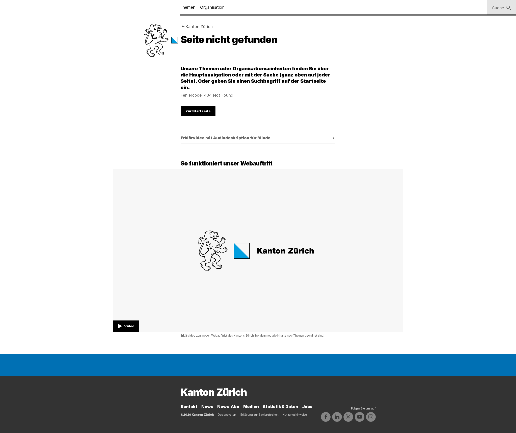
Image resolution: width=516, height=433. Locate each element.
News (207, 406)
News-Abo (228, 406)
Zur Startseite (198, 111)
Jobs (307, 406)
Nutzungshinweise (295, 414)
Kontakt (189, 406)
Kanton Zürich (199, 26)
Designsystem (227, 414)
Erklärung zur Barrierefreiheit (259, 414)
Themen (187, 7)
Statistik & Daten (280, 406)
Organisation (212, 7)
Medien (251, 406)
